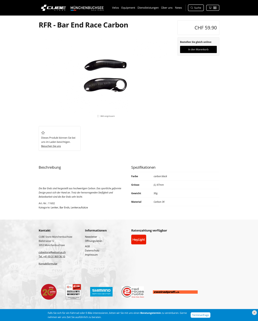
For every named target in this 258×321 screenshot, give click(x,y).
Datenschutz (92, 250)
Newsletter (91, 236)
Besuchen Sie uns (51, 146)
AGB (87, 246)
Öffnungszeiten (93, 241)
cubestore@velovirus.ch (52, 252)
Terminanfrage (200, 315)
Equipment (128, 7)
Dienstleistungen (148, 7)
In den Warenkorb (198, 49)
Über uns (167, 7)
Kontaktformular (48, 263)
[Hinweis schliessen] (254, 312)
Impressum (91, 254)
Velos (115, 7)
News (178, 7)
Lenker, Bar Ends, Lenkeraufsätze (69, 207)
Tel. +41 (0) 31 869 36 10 (52, 256)
